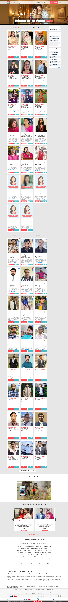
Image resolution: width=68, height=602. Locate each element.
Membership (12, 592)
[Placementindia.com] (11, 599)
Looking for (17, 19)
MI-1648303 (14, 398)
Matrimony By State (28, 589)
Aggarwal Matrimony (24, 563)
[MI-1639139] (13, 211)
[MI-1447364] (13, 38)
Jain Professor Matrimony (53, 44)
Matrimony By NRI (50, 589)
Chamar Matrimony (20, 560)
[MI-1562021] (41, 153)
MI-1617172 (14, 456)
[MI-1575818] (27, 182)
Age (27, 19)
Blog (50, 592)
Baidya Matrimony (29, 546)
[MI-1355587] (41, 361)
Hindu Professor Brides (53, 27)
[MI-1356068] (13, 274)
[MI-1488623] (27, 332)
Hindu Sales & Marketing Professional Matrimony (53, 62)
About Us (39, 592)
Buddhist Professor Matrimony (54, 42)
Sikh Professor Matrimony (54, 40)
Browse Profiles (39, 2)
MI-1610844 (14, 254)
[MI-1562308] (13, 419)
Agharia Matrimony (40, 565)
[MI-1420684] (41, 419)
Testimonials (30, 592)
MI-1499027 (42, 398)
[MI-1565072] (41, 274)
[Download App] (58, 596)
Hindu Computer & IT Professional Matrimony (53, 57)
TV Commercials (39, 593)
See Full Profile (26, 54)
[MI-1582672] (27, 38)
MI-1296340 (28, 104)
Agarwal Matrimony (47, 546)
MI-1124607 (28, 133)
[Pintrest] (16, 596)
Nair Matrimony (20, 552)
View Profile (17, 56)
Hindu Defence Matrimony (54, 52)
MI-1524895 (28, 369)
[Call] (19, 31)
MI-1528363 (14, 369)
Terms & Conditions (44, 592)
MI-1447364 (14, 46)
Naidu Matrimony (47, 550)
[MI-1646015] (13, 153)
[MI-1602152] (13, 182)
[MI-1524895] (27, 361)
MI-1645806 (28, 283)
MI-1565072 (42, 283)
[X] (12, 596)
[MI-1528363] (13, 361)
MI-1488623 (28, 340)
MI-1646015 (14, 162)
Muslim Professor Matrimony (54, 38)
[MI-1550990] (41, 182)
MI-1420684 (42, 427)
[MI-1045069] (41, 125)
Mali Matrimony (30, 550)
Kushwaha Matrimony (21, 550)
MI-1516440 (42, 456)
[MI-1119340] (27, 211)
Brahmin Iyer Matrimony (41, 554)
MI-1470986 (42, 46)
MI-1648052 (14, 104)
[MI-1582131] (13, 67)
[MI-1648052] (13, 96)
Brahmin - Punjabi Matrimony (31, 560)
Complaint (35, 592)
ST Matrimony (36, 556)
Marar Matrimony (31, 558)
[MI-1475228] (27, 419)
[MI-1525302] (13, 303)
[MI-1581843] (27, 153)
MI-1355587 (42, 369)
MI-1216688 (42, 104)
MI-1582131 (14, 75)
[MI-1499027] (41, 390)
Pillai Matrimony (28, 552)
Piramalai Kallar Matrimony (29, 565)
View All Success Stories (34, 534)
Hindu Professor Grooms (53, 29)
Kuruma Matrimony (44, 556)
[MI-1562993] (27, 390)
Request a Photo (13, 186)
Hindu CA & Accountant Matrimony (53, 65)
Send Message (10, 56)
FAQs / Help (17, 592)
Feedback (25, 592)
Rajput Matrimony (36, 552)
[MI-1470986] (41, 38)
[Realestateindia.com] (26, 599)
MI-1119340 (28, 219)
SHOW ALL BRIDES (16, 27)
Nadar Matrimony (38, 550)
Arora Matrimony (20, 546)
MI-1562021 (42, 162)
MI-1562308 (14, 427)
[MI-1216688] (41, 96)
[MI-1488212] (41, 303)
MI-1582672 (28, 46)
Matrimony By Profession (39, 589)
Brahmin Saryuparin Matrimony (26, 556)
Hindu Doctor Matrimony (53, 54)
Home (8, 592)
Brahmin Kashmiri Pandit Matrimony (34, 548)
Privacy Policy (58, 592)
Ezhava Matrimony (46, 548)
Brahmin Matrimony (22, 548)
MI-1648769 (14, 340)
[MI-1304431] (27, 67)
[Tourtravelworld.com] (41, 599)
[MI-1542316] (27, 448)
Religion (37, 19)
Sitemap (27, 593)
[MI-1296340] (27, 96)
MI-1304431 (28, 75)
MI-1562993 (28, 398)
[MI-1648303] (13, 390)
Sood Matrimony (44, 563)
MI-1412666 (42, 254)
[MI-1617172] (13, 448)
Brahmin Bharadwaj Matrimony (42, 558)
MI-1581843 (28, 162)
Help (59, 2)
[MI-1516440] (41, 448)
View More (59, 67)
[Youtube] (14, 596)
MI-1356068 (14, 283)
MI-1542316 (28, 456)
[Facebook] (11, 596)
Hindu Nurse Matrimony (53, 59)
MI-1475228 (28, 427)
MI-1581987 (14, 133)
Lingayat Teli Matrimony (35, 563)
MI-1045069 (42, 133)
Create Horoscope (32, 593)
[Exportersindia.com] (56, 599)
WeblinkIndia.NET (58, 601)
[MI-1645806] (27, 274)
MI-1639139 (14, 219)
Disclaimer (53, 592)
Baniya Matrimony (37, 546)
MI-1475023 (42, 75)
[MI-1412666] (41, 246)
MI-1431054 (28, 254)
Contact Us (21, 592)
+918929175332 (40, 596)
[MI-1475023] (41, 67)
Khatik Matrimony (22, 558)
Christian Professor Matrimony (54, 36)
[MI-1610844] (13, 246)
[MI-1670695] (41, 332)
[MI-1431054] (27, 246)
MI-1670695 (42, 340)
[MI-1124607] (27, 125)
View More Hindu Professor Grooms (27, 470)
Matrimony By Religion (18, 589)
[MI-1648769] (13, 332)
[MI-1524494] (27, 303)
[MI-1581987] (13, 125)
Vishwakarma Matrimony (46, 552)
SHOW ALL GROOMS (37, 27)
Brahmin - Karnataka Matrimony (45, 560)
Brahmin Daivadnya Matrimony (28, 554)
